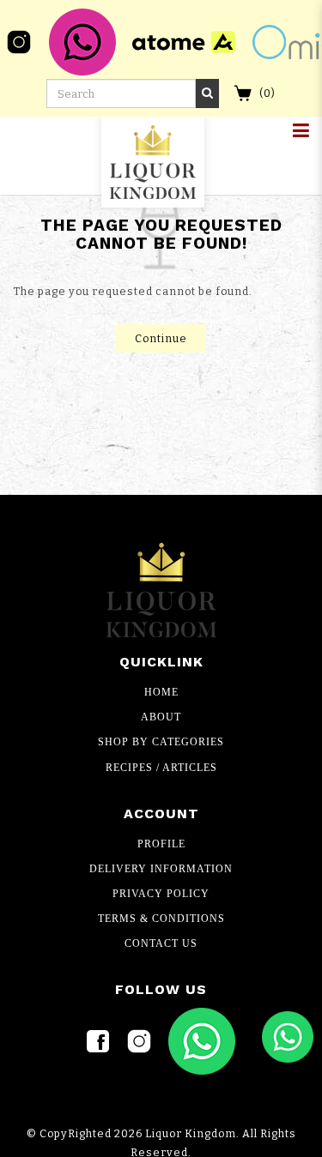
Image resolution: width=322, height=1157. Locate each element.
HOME (161, 692)
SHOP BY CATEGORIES (161, 742)
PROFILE (161, 844)
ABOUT (161, 717)
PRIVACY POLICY (161, 894)
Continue (161, 338)
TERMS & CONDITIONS (161, 919)
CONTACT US (161, 943)
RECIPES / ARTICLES (161, 768)
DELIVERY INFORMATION (161, 869)
